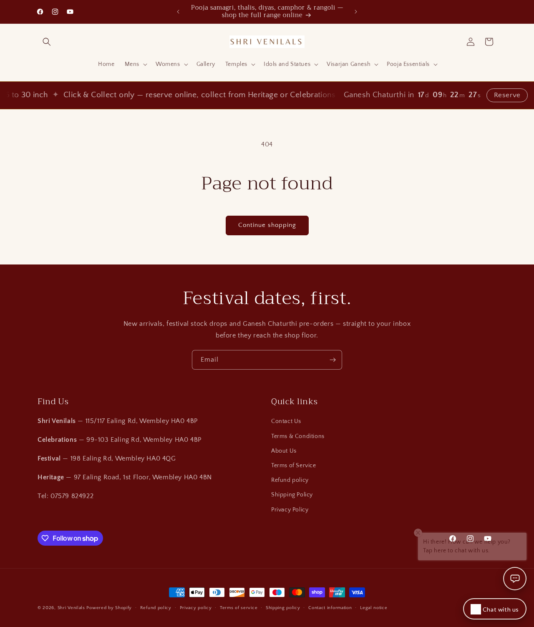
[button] (47, 42)
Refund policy (290, 480)
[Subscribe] (332, 360)
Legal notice (373, 607)
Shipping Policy (292, 494)
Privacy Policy (289, 509)
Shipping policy (283, 607)
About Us (284, 451)
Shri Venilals (71, 607)
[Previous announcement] (178, 12)
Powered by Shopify (109, 607)
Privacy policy (196, 607)
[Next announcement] (356, 12)
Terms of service (238, 607)
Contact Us (286, 421)
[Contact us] (514, 578)
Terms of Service (293, 465)
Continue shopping (267, 225)
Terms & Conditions (298, 436)
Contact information (330, 607)
